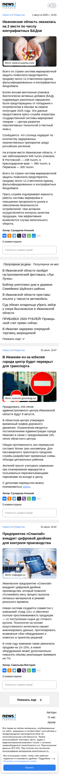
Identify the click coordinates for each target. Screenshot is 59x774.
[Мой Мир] (34, 236)
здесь (26, 486)
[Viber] (24, 236)
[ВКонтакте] (4, 236)
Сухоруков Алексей (22, 230)
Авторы (51, 712)
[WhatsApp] (29, 236)
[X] (19, 236)
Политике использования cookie (19, 761)
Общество (19, 15)
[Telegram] (14, 236)
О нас (51, 717)
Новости (7, 15)
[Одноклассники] (9, 236)
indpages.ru (18, 575)
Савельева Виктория (23, 665)
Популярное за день (17, 264)
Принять (29, 767)
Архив (52, 722)
